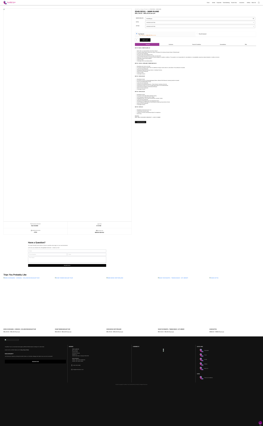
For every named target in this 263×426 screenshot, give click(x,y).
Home (136, 9)
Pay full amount (202, 33)
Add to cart (145, 40)
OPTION (137, 25)
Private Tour (147, 9)
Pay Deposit (141, 33)
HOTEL (137, 21)
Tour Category (141, 9)
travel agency (20, 346)
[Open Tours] (210, 2)
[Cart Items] (259, 2)
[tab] (147, 44)
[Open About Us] (256, 2)
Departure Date (139, 18)
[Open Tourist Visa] (237, 2)
